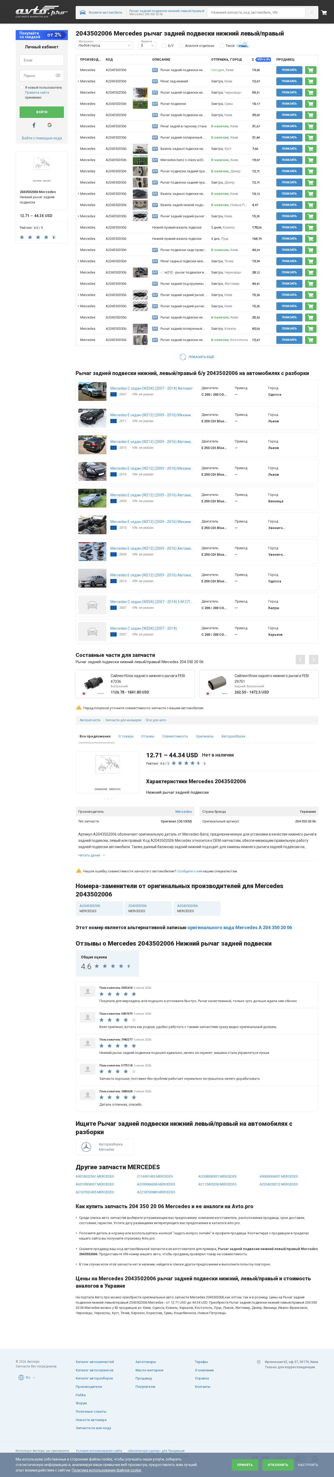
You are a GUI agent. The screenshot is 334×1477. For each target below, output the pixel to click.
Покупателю (145, 1387)
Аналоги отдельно (199, 46)
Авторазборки (233, 736)
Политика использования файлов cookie (106, 1470)
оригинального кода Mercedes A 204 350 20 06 (239, 927)
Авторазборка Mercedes (111, 1146)
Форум (81, 1403)
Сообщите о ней (189, 871)
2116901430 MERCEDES (155, 1176)
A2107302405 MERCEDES (95, 1192)
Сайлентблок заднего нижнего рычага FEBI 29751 (272, 679)
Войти (41, 112)
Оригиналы (205, 736)
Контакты (203, 1387)
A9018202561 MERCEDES (95, 1176)
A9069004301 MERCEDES (279, 1176)
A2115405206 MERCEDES (217, 1184)
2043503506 (137, 908)
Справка (202, 1378)
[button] (129, 45)
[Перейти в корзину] (327, 12)
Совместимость (175, 736)
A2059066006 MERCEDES (156, 1184)
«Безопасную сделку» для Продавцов (156, 1451)
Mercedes (183, 812)
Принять (245, 1465)
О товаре (125, 736)
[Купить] (311, 70)
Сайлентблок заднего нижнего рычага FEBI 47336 (148, 679)
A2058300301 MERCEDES (217, 1176)
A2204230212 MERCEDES (279, 1184)
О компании (204, 1370)
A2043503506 (116, 70)
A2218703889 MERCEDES (156, 1192)
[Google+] (49, 125)
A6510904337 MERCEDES (95, 1184)
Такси (230, 46)
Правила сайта (37, 92)
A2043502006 (116, 92)
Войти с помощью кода (42, 138)
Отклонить (278, 1465)
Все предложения (95, 736)
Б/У (171, 46)
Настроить (308, 1465)
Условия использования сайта (99, 1451)
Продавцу (143, 1378)
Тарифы (201, 1362)
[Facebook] (34, 125)
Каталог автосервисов (95, 1370)
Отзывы (147, 736)
